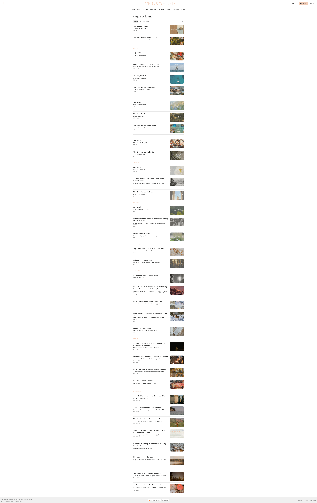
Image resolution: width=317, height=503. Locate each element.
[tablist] (141, 21)
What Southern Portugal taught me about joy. (146, 66)
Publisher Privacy (19, 499)
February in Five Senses (142, 260)
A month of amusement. (140, 194)
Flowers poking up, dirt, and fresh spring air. (146, 236)
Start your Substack (155, 500)
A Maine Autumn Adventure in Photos (147, 407)
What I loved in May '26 (140, 143)
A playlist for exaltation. (140, 78)
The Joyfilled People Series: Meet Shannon (149, 419)
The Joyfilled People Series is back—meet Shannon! (147, 421)
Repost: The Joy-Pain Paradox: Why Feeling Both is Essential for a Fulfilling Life (150, 288)
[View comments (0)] (146, 33)
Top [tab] (140, 21)
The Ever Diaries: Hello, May (144, 152)
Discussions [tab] (146, 21)
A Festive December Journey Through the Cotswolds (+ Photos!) (149, 344)
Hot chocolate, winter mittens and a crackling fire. (147, 262)
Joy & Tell (137, 53)
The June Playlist (139, 114)
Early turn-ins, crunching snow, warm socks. (145, 330)
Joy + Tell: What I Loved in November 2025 (149, 396)
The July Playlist (139, 76)
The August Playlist (140, 26)
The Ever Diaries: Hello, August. (145, 37)
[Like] (134, 82)
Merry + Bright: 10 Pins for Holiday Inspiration (150, 356)
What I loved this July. (139, 55)
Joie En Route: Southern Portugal (146, 64)
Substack (300, 500)
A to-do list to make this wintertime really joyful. (147, 304)
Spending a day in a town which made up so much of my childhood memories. (149, 488)
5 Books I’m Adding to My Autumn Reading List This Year (149, 445)
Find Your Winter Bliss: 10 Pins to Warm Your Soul (150, 314)
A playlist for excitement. (140, 28)
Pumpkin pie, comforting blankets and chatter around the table (149, 460)
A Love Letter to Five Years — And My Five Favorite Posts (149, 180)
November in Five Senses (143, 457)
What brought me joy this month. (142, 251)
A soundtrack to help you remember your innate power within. (149, 224)
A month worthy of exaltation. (141, 89)
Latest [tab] (136, 21)
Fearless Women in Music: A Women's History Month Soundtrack (150, 220)
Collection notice (18, 501)
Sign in (312, 3)
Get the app (165, 500)
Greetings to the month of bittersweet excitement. (147, 40)
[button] (133, 9)
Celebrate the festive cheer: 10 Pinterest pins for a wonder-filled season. (150, 359)
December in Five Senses (143, 381)
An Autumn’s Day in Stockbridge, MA (147, 485)
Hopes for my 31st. (138, 277)
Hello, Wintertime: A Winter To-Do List (147, 302)
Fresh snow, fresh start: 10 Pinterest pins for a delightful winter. (149, 318)
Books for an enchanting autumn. (142, 448)
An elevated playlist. (139, 116)
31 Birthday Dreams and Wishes (145, 275)
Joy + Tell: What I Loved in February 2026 (149, 248)
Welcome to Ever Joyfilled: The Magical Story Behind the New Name (150, 431)
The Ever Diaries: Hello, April (144, 192)
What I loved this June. (139, 104)
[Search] (293, 3)
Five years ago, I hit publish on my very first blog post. (148, 183)
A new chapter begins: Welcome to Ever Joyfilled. (147, 435)
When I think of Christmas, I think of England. (146, 348)
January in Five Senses (142, 328)
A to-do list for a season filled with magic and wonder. (148, 371)
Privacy (8, 501)
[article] (158, 29)
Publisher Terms (28, 499)
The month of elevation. (140, 128)
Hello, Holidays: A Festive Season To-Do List (150, 369)
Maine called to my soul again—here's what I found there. (149, 410)
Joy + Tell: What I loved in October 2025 (148, 473)
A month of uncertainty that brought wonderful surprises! (149, 475)
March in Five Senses (141, 233)
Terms (12, 501)
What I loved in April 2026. (141, 169)
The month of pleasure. (140, 154)
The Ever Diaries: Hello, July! (144, 87)
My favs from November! (140, 398)
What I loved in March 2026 (141, 209)
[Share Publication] (296, 3)
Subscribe (303, 3)
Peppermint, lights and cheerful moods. (144, 383)
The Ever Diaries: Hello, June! (144, 125)
